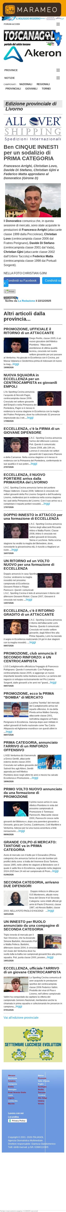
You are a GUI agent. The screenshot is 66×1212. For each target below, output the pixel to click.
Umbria (41, 1101)
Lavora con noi (15, 1113)
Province (15, 70)
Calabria (12, 1081)
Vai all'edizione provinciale (21, 1017)
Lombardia (13, 1101)
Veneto (41, 1104)
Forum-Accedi (16, 24)
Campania (12, 1084)
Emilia (11, 1087)
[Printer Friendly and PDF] (10, 291)
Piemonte (42, 1078)
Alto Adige (42, 1098)
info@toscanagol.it (26, 1188)
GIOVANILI (31, 88)
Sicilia (41, 1089)
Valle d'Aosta (44, 1081)
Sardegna (42, 1087)
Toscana (41, 1092)
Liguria (11, 1098)
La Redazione (27, 300)
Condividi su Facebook (21, 280)
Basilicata (12, 1078)
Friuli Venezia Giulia (17, 1092)
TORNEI (46, 88)
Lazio (10, 1095)
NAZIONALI (25, 84)
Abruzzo (11, 1075)
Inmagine (27, 1198)
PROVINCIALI (13, 88)
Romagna (12, 1089)
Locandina (13, 1117)
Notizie (14, 78)
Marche (11, 1104)
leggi (16, 364)
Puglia (41, 1084)
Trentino (41, 1095)
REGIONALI (43, 84)
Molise (41, 1075)
